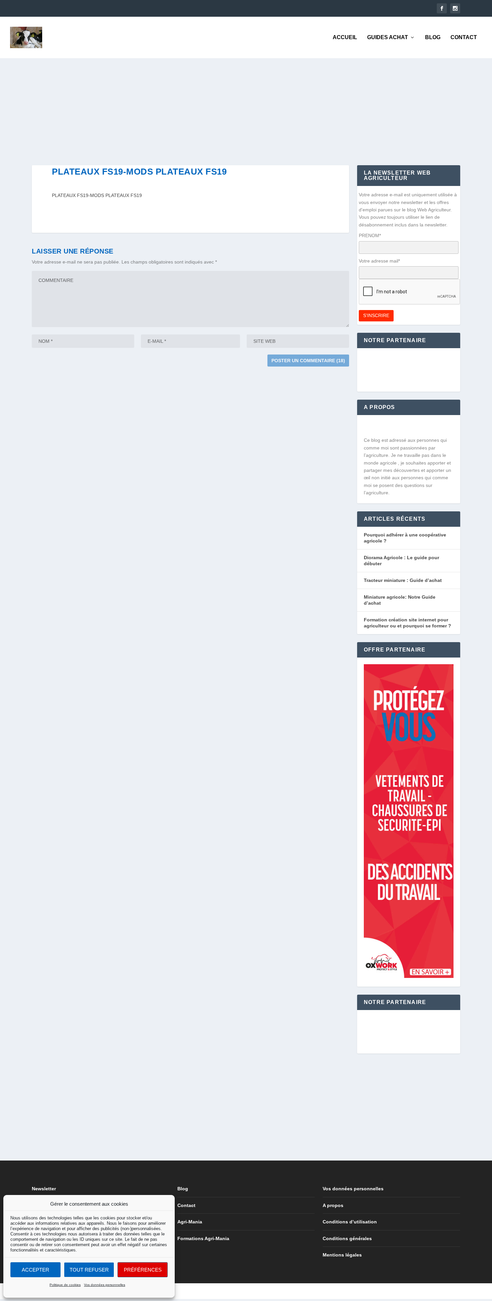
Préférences (143, 1270)
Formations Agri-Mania (203, 1238)
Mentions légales (342, 1255)
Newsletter (44, 1188)
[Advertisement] (232, 105)
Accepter (35, 1270)
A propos (333, 1205)
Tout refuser (89, 1270)
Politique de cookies (65, 1285)
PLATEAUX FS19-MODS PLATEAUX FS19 (97, 195)
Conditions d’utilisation (350, 1221)
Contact (463, 37)
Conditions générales (347, 1238)
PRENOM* (370, 235)
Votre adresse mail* (379, 261)
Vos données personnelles (104, 1285)
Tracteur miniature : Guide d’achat (403, 580)
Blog (432, 37)
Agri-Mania (189, 1221)
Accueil (345, 37)
